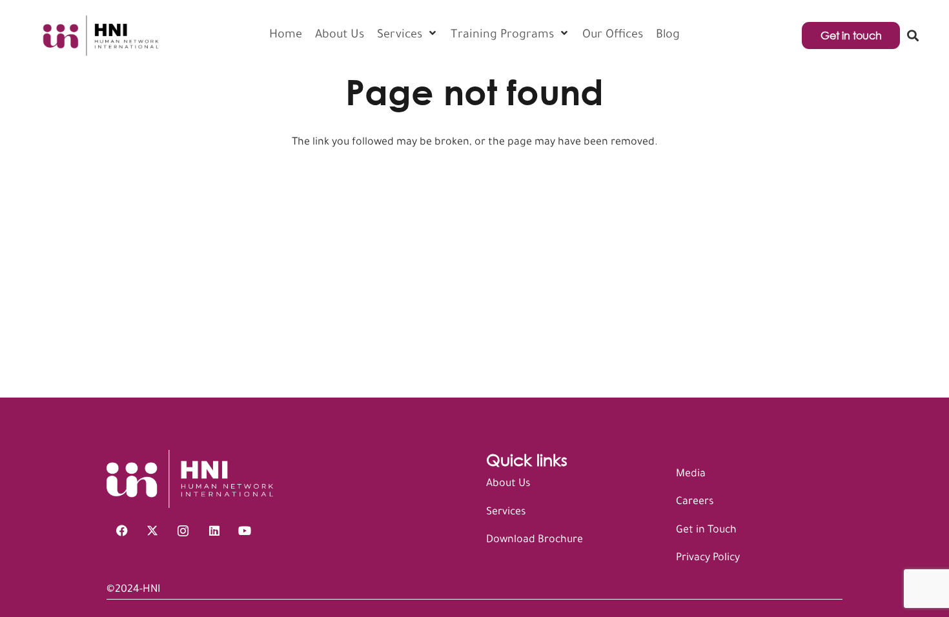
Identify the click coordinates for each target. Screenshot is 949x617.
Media (691, 474)
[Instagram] (183, 531)
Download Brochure (534, 540)
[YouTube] (245, 531)
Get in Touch (706, 530)
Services (506, 512)
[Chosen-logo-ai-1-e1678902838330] (99, 35)
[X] (153, 531)
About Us (508, 484)
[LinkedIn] (214, 531)
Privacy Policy (708, 558)
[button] (913, 35)
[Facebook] (122, 531)
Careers (694, 502)
